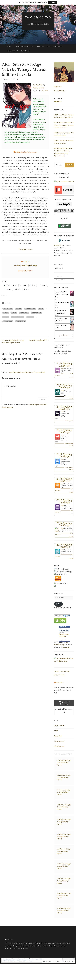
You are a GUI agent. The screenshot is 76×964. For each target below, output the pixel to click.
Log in (56, 731)
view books (71, 377)
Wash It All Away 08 (61, 319)
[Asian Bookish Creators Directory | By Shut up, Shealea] (55, 586)
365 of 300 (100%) (69, 420)
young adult (20, 321)
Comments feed (59, 741)
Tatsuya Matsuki (38, 88)
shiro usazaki (36, 313)
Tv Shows (62, 636)
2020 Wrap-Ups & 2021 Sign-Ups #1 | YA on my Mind (27, 372)
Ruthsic (16, 79)
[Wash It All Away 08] (72, 322)
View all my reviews (25, 249)
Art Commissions (54, 46)
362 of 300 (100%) (69, 396)
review (14, 313)
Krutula (62, 459)
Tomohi (57, 299)
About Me (40, 46)
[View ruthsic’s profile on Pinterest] (58, 101)
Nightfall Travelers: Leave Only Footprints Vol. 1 (61, 294)
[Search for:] (64, 165)
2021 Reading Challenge (64, 364)
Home (9, 46)
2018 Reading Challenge (64, 431)
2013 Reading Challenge (64, 545)
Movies (61, 634)
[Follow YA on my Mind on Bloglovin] (62, 617)
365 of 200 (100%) (69, 443)
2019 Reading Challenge (64, 408)
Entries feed (58, 736)
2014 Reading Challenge (64, 524)
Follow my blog (64, 640)
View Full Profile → (60, 91)
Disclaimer (25, 51)
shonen (6, 317)
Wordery (33, 265)
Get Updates (58, 594)
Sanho (57, 315)
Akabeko (57, 327)
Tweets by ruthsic (59, 675)
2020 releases (8, 309)
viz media (31, 317)
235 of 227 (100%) (69, 467)
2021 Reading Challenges (24, 46)
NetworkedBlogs (62, 626)
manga (6, 313)
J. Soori (57, 307)
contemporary (30, 309)
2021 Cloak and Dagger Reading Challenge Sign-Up (64, 762)
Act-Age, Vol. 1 (38, 85)
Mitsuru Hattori (59, 320)
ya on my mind (8, 321)
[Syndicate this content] (55, 683)
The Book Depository (21, 265)
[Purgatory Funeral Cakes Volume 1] (72, 314)
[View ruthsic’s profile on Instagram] (56, 101)
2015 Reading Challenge (64, 501)
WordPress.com (59, 746)
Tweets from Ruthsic (62, 671)
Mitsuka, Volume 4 (61, 326)
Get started (53, 2)
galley (41, 309)
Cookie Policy (30, 960)
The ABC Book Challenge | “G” (39, 340)
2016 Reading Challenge (64, 480)
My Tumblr (66, 647)
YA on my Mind (38, 17)
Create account (59, 726)
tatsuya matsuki (18, 317)
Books (67, 634)
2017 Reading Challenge (64, 455)
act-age (19, 309)
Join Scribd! (57, 245)
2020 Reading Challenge (64, 386)
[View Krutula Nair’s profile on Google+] (59, 101)
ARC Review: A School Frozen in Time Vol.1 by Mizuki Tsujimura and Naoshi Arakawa (64, 125)
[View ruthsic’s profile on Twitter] (55, 101)
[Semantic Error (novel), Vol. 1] (72, 306)
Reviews (8, 303)
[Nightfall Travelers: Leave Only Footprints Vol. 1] (72, 295)
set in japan (24, 313)
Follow (58, 604)
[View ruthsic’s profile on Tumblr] (61, 101)
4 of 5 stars (44, 90)
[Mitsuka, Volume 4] (72, 329)
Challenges (11, 51)
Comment (42, 400)
